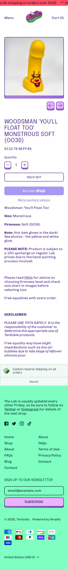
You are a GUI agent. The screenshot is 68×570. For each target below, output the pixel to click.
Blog (8, 461)
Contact (10, 468)
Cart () (58, 19)
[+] (24, 164)
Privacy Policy (49, 455)
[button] (34, 67)
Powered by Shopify (46, 519)
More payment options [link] (34, 200)
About (9, 449)
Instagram (30, 409)
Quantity (10, 157)
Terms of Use (49, 449)
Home (9, 437)
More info (34, 381)
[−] (7, 164)
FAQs (28, 278)
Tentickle (22, 519)
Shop (8, 443)
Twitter (10, 409)
